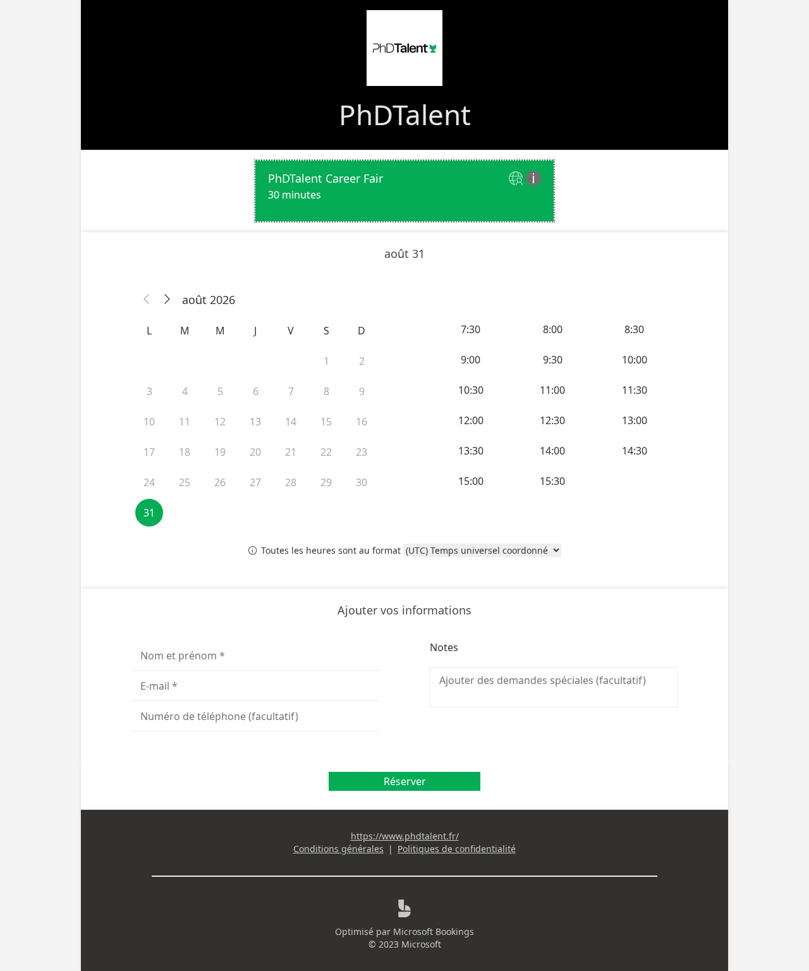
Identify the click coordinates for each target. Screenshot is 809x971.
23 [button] (361, 452)
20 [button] (255, 452)
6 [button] (256, 391)
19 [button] (220, 452)
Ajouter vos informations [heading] (404, 610)
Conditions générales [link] (338, 849)
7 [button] (291, 391)
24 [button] (149, 482)
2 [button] (362, 361)
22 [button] (326, 452)
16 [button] (361, 422)
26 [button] (220, 482)
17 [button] (149, 452)
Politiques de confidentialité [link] (457, 849)
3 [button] (149, 391)
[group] (554, 405)
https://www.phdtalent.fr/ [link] (405, 836)
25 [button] (184, 482)
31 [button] (149, 513)
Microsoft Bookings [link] (433, 931)
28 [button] (290, 482)
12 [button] (220, 422)
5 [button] (220, 391)
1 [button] (326, 361)
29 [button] (326, 482)
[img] (517, 179)
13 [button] (255, 422)
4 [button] (185, 391)
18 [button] (184, 452)
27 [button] (255, 482)
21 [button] (290, 452)
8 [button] (326, 391)
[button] (147, 299)
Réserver (405, 781)
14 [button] (290, 422)
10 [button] (149, 422)
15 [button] (326, 422)
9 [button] (362, 391)
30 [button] (361, 482)
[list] (404, 191)
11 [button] (184, 422)
